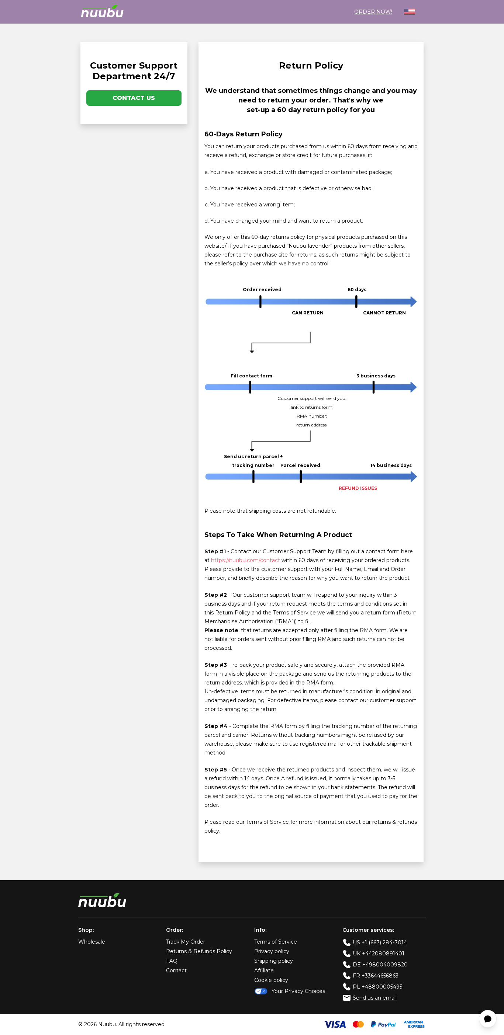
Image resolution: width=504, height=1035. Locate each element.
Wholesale (91, 941)
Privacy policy (271, 951)
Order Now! (373, 11)
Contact (176, 970)
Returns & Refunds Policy (199, 951)
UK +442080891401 (378, 953)
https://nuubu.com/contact (245, 560)
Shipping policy (273, 961)
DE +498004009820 (380, 964)
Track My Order (185, 941)
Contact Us (134, 97)
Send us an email (375, 997)
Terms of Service (275, 941)
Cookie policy (271, 980)
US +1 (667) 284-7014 (380, 942)
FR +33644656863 (375, 975)
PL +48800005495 (377, 986)
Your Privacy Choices (298, 991)
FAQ (171, 961)
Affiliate (264, 970)
